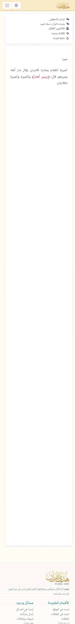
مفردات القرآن (58, 24)
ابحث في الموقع (61, 609)
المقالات (65, 619)
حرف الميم (45, 24)
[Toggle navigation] (7, 5)
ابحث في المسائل (24, 609)
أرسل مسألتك (26, 614)
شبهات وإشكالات (25, 619)
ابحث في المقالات (60, 614)
